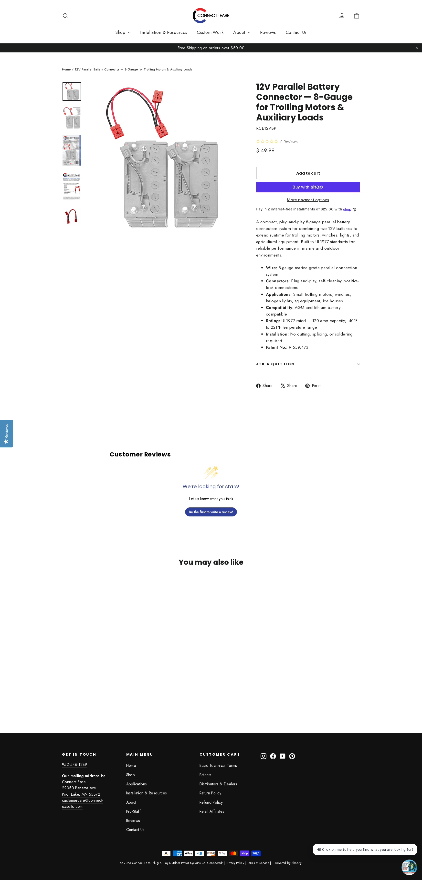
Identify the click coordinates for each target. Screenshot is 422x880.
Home (66, 69)
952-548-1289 (74, 764)
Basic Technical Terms (218, 765)
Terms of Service (258, 863)
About (240, 32)
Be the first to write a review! (211, 511)
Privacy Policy (235, 863)
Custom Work (210, 32)
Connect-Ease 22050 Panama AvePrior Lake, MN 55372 (81, 788)
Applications (136, 784)
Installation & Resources (163, 32)
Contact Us (296, 32)
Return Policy (211, 793)
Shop (121, 32)
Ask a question (275, 364)
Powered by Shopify (288, 863)
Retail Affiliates (212, 811)
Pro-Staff (133, 811)
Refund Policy (211, 802)
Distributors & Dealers (218, 784)
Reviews (268, 32)
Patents (205, 775)
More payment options (308, 200)
